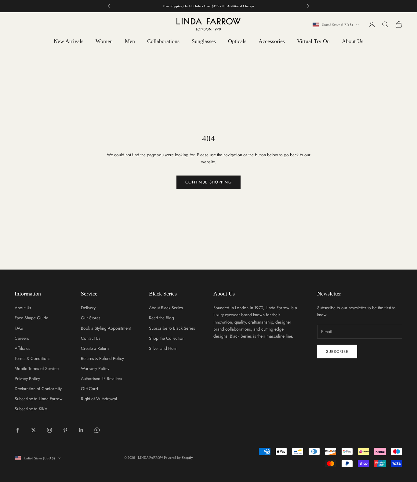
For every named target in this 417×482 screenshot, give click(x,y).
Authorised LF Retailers (101, 378)
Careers (22, 338)
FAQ (19, 328)
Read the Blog (161, 318)
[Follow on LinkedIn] (81, 430)
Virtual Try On (313, 41)
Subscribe (337, 351)
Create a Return (95, 348)
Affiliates (22, 348)
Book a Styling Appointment (106, 328)
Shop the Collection (166, 338)
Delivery (88, 308)
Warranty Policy (95, 368)
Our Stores (90, 318)
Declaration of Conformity (38, 389)
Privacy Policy (27, 378)
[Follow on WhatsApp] (97, 430)
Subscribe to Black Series (172, 328)
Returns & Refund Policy (102, 358)
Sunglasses (204, 41)
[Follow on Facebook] (18, 430)
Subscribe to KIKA (31, 409)
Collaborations (163, 41)
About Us (352, 41)
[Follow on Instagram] (49, 430)
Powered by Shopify (178, 457)
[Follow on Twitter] (34, 430)
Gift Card (89, 389)
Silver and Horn (163, 348)
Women (104, 41)
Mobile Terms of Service (37, 368)
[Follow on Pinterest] (65, 430)
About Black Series (166, 308)
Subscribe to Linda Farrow (39, 399)
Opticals (237, 41)
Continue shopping (208, 182)
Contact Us (90, 338)
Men (130, 41)
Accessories (272, 41)
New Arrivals (68, 41)
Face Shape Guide (31, 318)
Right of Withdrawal (99, 399)
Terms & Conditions (32, 358)
